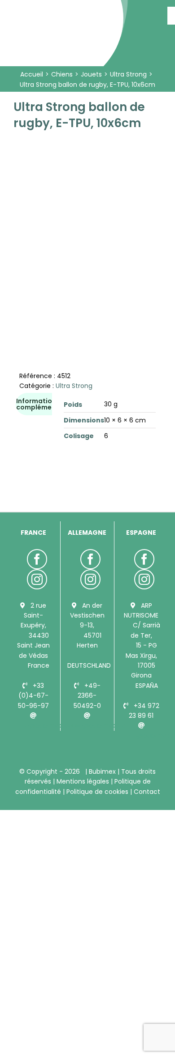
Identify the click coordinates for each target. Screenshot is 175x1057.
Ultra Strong (74, 385)
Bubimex (102, 771)
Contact (146, 791)
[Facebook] (37, 559)
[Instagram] (37, 579)
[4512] (87, 214)
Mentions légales (83, 781)
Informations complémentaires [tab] (45, 404)
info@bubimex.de (98, 725)
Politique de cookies (97, 791)
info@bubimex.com (48, 725)
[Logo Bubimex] (65, 9)
